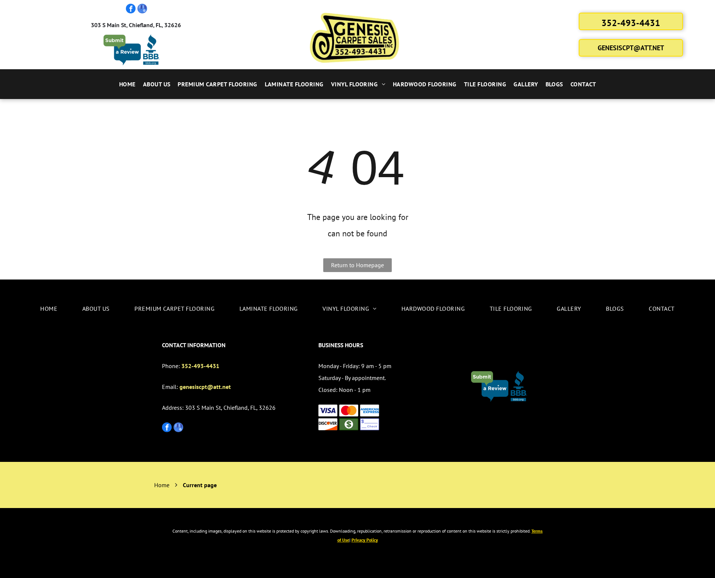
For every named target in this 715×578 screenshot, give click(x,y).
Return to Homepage (357, 265)
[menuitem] (127, 84)
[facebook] (131, 9)
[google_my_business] (142, 9)
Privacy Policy (365, 540)
